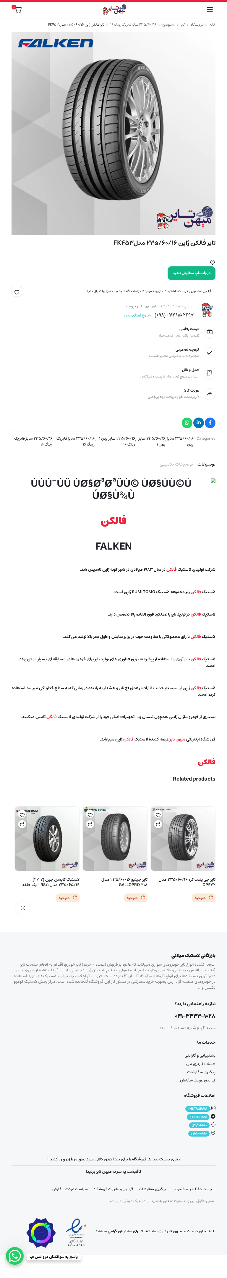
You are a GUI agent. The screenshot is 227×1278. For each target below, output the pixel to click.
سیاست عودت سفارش (70, 1189)
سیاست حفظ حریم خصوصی (193, 1189)
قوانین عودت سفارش (197, 1080)
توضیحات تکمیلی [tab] (176, 464)
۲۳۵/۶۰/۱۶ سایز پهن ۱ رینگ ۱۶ (117, 441)
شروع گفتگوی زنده (137, 315)
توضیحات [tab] (206, 464)
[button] (212, 261)
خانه (212, 24)
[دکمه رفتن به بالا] (217, 1251)
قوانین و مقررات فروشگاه (113, 1189)
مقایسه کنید (158, 824)
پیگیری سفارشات (201, 1072)
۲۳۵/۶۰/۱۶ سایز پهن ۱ (152, 441)
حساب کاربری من (200, 1063)
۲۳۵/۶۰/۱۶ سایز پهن (180, 441)
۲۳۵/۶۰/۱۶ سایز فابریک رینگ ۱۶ (75, 441)
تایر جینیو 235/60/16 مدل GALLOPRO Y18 (124, 882)
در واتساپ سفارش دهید (191, 273)
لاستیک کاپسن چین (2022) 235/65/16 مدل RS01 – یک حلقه (51, 882)
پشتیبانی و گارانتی (200, 1055)
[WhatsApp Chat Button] (15, 1256)
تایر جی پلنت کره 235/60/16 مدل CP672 (187, 882)
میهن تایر (177, 739)
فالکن (114, 521)
